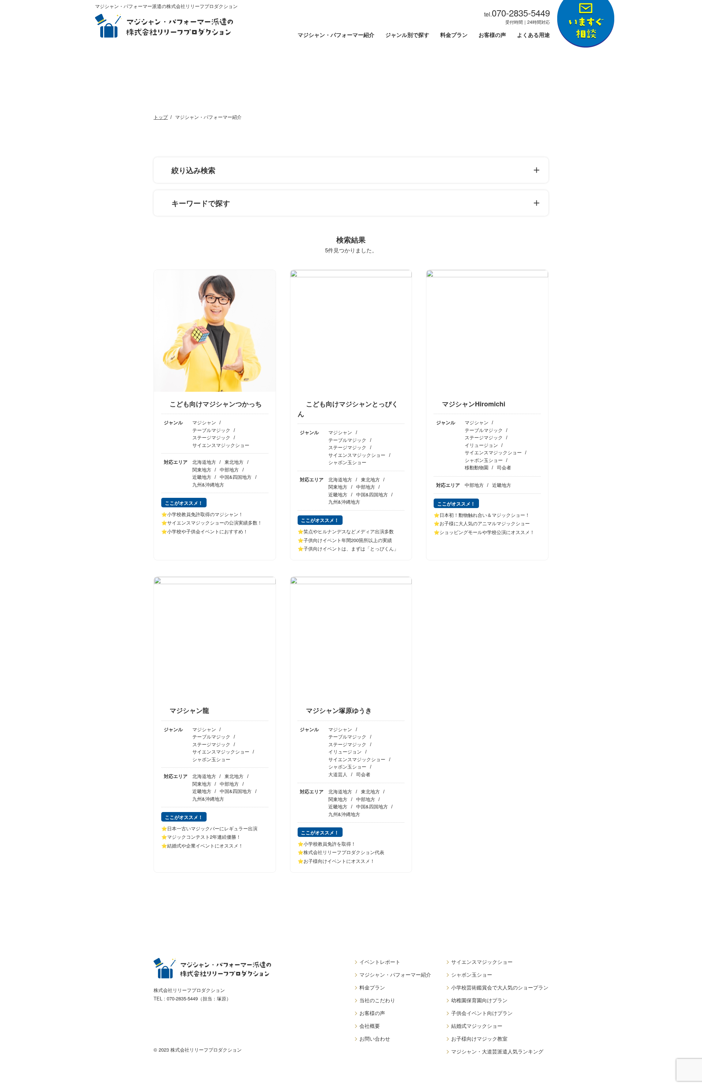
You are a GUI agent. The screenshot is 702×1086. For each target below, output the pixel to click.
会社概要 (369, 1025)
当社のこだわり (377, 1000)
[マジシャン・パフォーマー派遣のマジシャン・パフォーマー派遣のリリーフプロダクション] (164, 26)
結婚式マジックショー (476, 1025)
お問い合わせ (374, 1038)
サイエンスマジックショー (482, 961)
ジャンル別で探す (407, 35)
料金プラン (454, 35)
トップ (161, 116)
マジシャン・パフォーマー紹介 (336, 35)
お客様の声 (492, 35)
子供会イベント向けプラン (482, 1013)
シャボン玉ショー (471, 974)
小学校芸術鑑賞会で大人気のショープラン (499, 987)
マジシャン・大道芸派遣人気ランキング (497, 1051)
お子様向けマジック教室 (479, 1038)
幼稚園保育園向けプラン (479, 1000)
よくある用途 (533, 35)
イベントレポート (379, 961)
